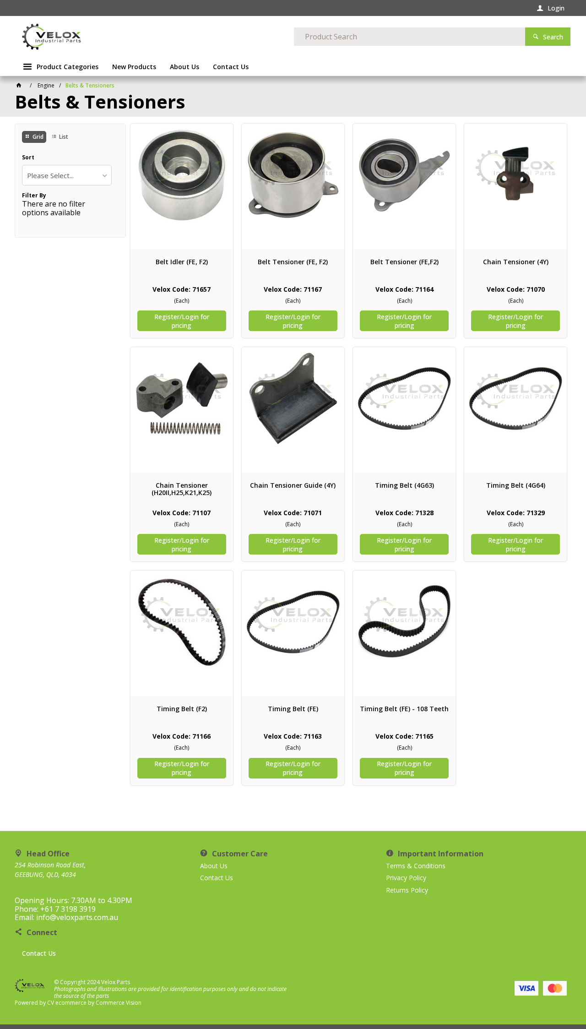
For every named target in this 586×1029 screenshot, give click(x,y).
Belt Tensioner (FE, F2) (293, 262)
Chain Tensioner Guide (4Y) (293, 485)
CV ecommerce (67, 1003)
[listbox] (67, 175)
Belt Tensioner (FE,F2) (404, 262)
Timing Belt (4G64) (515, 485)
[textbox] (409, 36)
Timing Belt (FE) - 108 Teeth (404, 709)
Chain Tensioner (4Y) (515, 262)
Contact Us (39, 953)
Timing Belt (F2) (182, 709)
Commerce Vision (118, 1003)
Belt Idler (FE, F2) (182, 262)
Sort (28, 157)
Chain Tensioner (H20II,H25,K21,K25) (182, 489)
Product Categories (67, 66)
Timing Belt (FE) (293, 709)
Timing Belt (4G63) (404, 485)
